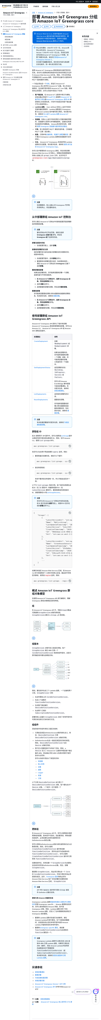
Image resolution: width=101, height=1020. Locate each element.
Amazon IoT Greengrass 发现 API (58, 99)
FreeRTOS (51, 97)
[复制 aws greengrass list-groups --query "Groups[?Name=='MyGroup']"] (70, 473)
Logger (40, 773)
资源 (39, 775)
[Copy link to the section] (30, 217)
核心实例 (41, 764)
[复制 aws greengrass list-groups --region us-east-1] (70, 580)
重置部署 (56, 296)
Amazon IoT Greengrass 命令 (45, 987)
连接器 (40, 761)
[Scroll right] (61, 6)
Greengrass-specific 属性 (49, 928)
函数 (39, 770)
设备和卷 (49, 134)
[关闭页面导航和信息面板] (97, 33)
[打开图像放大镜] (33, 196)
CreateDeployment (41, 341)
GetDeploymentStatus (42, 367)
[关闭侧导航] (26, 12)
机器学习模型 (58, 134)
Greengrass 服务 (52, 877)
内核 (47, 84)
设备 (39, 767)
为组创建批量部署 (41, 978)
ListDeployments (40, 394)
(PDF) (61, 41)
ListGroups (65, 436)
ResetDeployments (41, 400)
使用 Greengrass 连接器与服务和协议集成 (52, 126)
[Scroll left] (32, 6)
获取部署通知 (59, 391)
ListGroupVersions (53, 492)
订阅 (39, 778)
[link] (63, 12)
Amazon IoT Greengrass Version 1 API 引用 (50, 984)
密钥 (66, 134)
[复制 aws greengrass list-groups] (70, 446)
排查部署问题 (39, 981)
